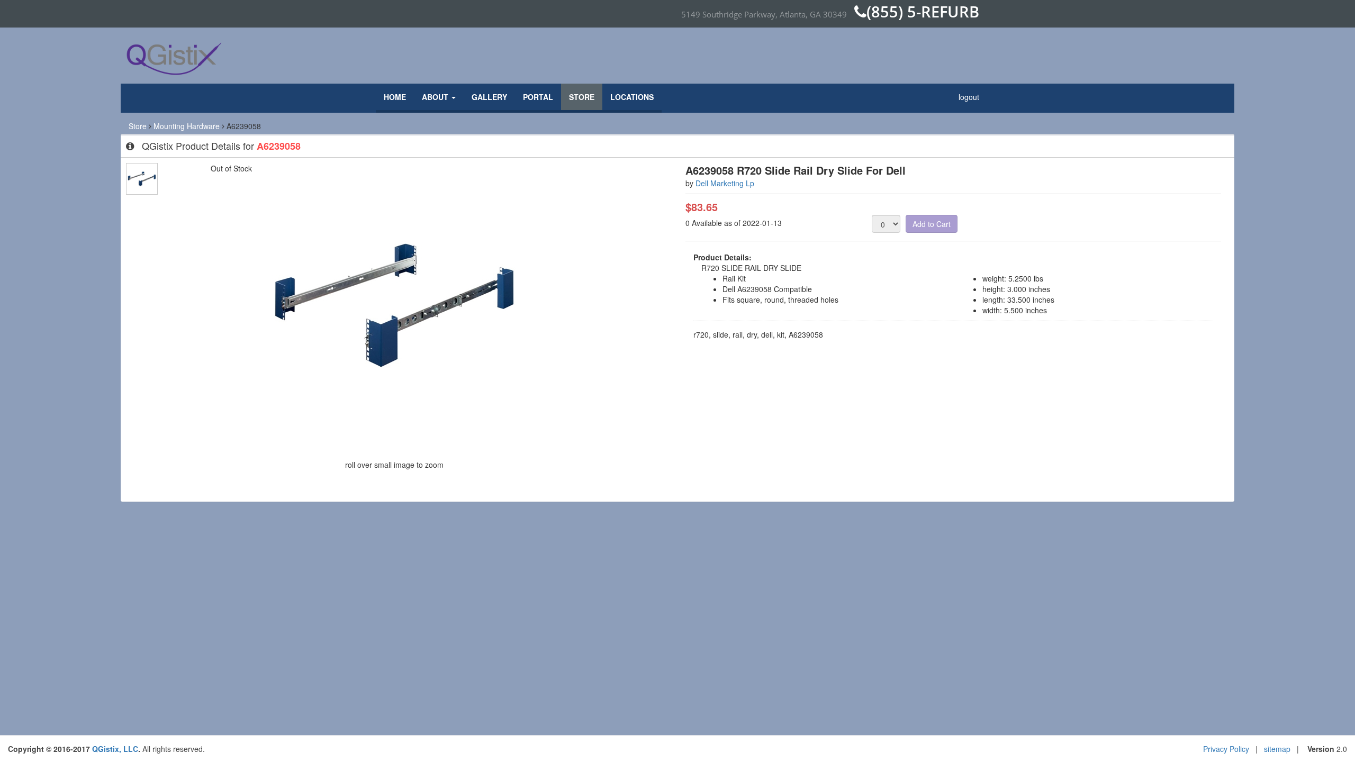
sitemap (1277, 748)
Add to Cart (932, 224)
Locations (632, 97)
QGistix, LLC (115, 748)
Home (395, 97)
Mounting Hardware (186, 126)
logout (969, 97)
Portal (538, 97)
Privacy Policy (1226, 748)
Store (581, 97)
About (436, 97)
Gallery (489, 97)
